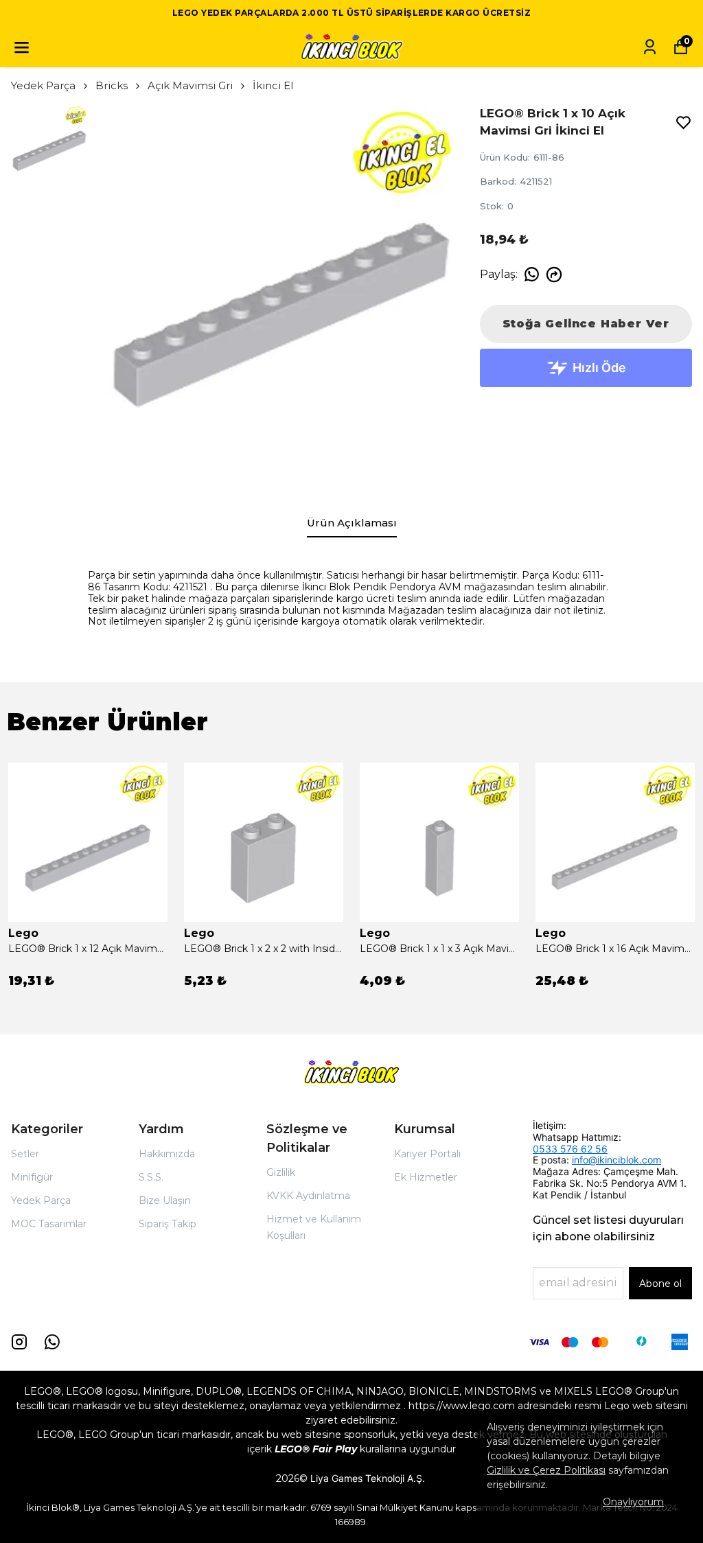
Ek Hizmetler (425, 1177)
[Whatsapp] (52, 1342)
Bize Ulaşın (165, 1200)
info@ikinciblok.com (616, 1159)
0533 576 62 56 (570, 1149)
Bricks (111, 85)
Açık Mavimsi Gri (190, 85)
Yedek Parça (43, 85)
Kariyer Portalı (427, 1154)
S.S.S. (151, 1177)
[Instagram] (19, 1342)
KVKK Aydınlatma (308, 1196)
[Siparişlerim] (649, 47)
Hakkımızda (167, 1154)
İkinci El (273, 85)
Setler (25, 1154)
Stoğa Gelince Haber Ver (586, 323)
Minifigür (32, 1177)
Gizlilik (280, 1172)
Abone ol (660, 1283)
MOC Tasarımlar (49, 1224)
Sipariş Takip (167, 1224)
